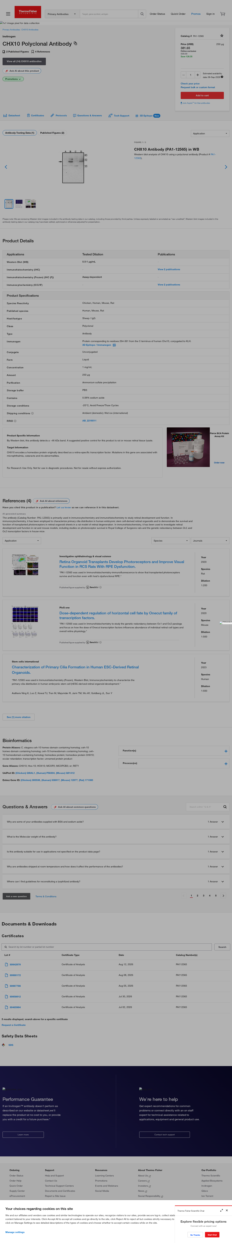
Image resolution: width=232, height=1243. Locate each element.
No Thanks (195, 1235)
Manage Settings (15, 1232)
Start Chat (212, 1234)
